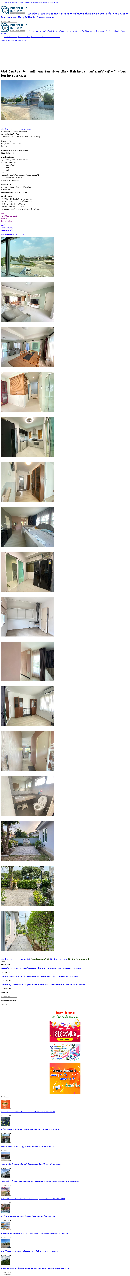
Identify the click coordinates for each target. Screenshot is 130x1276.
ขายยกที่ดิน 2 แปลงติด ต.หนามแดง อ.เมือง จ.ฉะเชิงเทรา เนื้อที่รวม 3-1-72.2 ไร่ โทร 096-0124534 (30, 1251)
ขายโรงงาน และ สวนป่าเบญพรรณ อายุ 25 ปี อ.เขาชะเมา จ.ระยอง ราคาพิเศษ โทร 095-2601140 (30, 1129)
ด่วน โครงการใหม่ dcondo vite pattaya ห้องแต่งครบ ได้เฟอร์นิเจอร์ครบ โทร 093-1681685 (28, 1216)
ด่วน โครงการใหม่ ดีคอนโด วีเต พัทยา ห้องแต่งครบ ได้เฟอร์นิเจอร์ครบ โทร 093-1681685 (28, 1112)
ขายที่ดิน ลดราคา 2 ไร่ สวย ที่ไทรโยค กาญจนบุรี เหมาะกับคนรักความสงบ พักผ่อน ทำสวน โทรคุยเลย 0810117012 (35, 1268)
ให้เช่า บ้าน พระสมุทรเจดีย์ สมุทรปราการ (13, 40)
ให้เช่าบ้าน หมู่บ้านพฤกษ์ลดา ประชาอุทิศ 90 (16, 959)
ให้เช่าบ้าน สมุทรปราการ (58, 959)
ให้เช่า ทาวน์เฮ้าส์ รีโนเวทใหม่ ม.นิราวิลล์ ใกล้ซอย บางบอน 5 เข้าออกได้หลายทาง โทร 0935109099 (31, 1164)
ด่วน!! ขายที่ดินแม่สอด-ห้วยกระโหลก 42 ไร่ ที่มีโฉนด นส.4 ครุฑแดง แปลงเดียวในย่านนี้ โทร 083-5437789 (33, 1199)
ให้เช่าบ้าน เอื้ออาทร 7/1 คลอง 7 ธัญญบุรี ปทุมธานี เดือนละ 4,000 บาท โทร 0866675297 (27, 1146)
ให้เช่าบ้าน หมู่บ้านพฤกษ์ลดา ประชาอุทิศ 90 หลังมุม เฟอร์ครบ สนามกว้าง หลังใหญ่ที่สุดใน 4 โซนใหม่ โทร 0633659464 (43, 985)
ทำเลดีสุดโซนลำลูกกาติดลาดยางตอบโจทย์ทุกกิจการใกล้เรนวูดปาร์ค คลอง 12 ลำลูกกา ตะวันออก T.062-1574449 (41, 968)
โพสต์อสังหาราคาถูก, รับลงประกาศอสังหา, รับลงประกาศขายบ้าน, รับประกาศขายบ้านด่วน (32, 2)
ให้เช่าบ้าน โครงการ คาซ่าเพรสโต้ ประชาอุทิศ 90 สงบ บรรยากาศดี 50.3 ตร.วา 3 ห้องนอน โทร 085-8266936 (39, 976)
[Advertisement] (65, 55)
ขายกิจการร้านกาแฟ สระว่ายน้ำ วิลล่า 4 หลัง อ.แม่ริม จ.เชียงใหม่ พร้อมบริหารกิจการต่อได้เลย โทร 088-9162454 (35, 1233)
